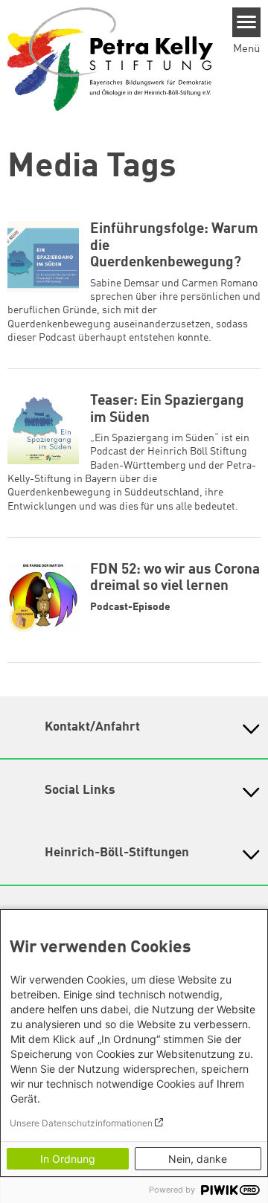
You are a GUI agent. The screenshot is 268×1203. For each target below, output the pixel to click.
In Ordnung (67, 1158)
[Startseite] (110, 59)
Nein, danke (197, 1158)
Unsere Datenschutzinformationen (81, 1123)
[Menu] (246, 22)
